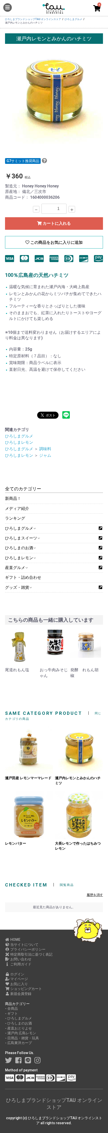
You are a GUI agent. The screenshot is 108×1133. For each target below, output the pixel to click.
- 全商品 (11, 1008)
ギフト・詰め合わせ (23, 577)
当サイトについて (24, 945)
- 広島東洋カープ (18, 1043)
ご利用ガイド (20, 964)
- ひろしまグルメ (18, 1018)
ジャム (45, 455)
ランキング (15, 518)
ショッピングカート (26, 989)
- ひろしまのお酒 (18, 1023)
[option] (54, 95)
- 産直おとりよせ (18, 1028)
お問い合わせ (20, 959)
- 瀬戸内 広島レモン (20, 1033)
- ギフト (11, 1013)
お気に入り (19, 984)
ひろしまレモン (19, 442)
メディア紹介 (17, 508)
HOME (15, 940)
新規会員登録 (20, 994)
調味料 (45, 448)
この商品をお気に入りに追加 (56, 242)
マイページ (19, 979)
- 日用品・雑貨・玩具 (22, 1038)
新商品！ (13, 498)
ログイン (17, 974)
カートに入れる (56, 223)
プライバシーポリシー (27, 949)
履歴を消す (95, 895)
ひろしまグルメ (19, 436)
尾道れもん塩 (17, 669)
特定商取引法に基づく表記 (31, 954)
